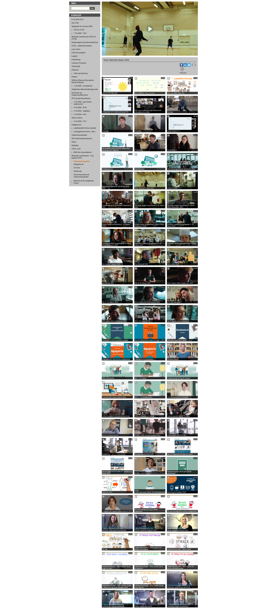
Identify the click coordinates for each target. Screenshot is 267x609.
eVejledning (76, 59)
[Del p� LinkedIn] (185, 66)
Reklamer (75, 70)
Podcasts (183, 73)
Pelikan (74, 77)
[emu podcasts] (182, 69)
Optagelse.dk (78, 164)
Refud (74, 142)
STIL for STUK (79, 30)
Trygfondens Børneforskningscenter (85, 89)
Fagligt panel (76, 125)
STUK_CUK (76, 149)
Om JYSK (75, 23)
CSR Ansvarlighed (78, 53)
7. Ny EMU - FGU (80, 33)
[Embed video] (193, 65)
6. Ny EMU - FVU (80, 121)
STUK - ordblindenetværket (82, 46)
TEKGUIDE (76, 66)
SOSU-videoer (77, 118)
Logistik (74, 56)
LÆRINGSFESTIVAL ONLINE (85, 128)
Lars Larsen (76, 49)
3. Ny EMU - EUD (80, 107)
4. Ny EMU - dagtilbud (82, 111)
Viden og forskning (81, 73)
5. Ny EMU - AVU (80, 114)
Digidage (75, 145)
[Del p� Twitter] (189, 66)
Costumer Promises (79, 63)
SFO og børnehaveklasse (81, 98)
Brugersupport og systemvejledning (85, 42)
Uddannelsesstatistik (79, 135)
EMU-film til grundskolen (83, 152)
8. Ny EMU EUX (78, 19)
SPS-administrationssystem (82, 138)
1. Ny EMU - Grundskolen (83, 86)
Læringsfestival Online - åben (84, 131)
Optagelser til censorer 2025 (82, 26)
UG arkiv (77, 168)
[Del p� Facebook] (181, 66)
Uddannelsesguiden (82, 161)
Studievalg (78, 171)
